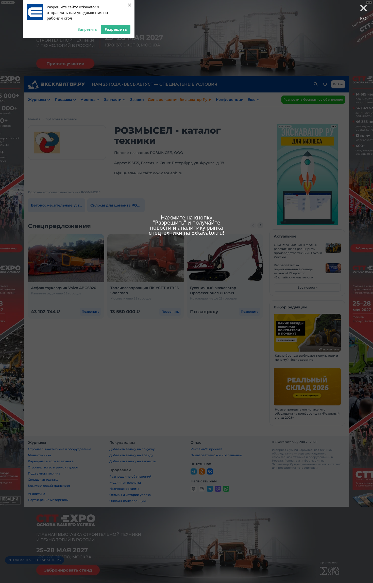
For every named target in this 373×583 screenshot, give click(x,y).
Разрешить (116, 29)
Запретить (87, 29)
